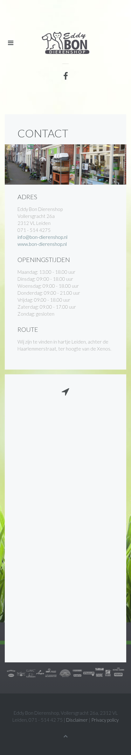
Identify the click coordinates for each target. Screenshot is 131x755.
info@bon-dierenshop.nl (42, 237)
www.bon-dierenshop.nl (42, 244)
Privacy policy (105, 720)
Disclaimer (77, 720)
